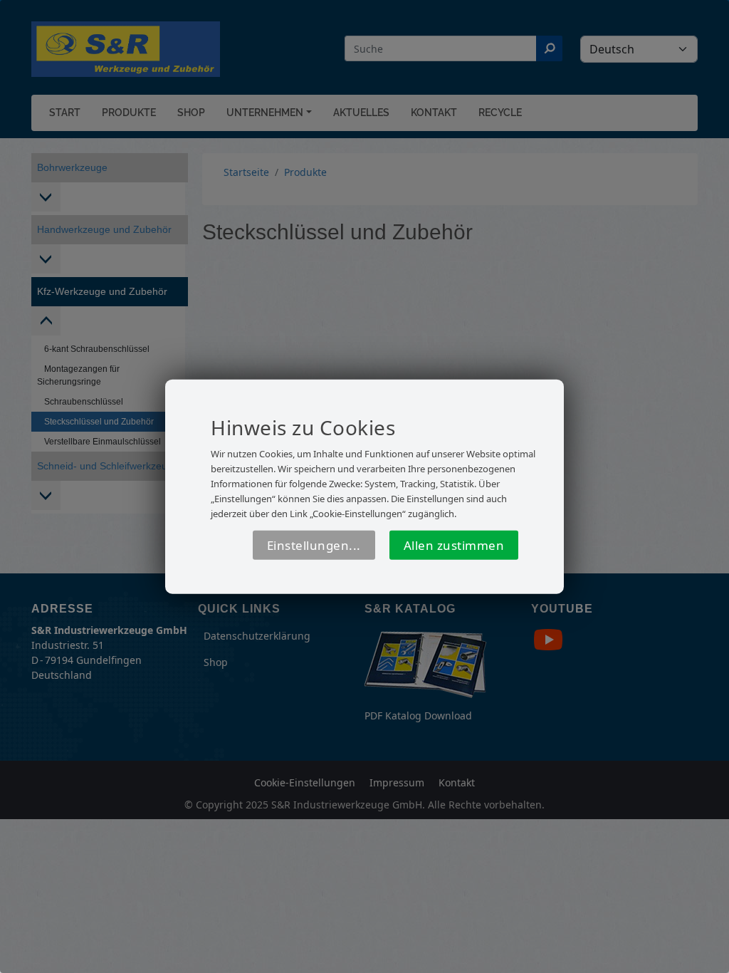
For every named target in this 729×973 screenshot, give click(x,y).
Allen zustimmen (454, 545)
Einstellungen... (314, 545)
